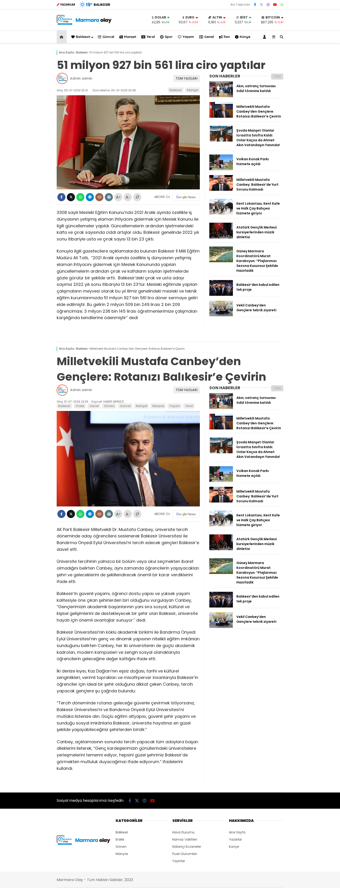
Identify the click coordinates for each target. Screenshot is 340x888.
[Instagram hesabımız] (268, 4)
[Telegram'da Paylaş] (90, 197)
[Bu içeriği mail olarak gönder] (99, 197)
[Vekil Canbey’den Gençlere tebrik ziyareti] (221, 315)
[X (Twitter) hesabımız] (261, 4)
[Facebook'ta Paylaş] (61, 197)
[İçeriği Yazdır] (109, 197)
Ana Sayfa (237, 832)
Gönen (109, 406)
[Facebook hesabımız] (255, 4)
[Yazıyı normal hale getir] (137, 197)
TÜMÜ (277, 76)
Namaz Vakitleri (184, 839)
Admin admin (81, 78)
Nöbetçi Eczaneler (186, 846)
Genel (209, 36)
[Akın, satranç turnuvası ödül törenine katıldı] (221, 96)
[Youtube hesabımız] (275, 4)
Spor (169, 36)
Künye (245, 36)
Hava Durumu (183, 832)
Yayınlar (178, 861)
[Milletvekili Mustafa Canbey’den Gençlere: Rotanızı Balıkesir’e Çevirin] (221, 116)
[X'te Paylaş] (71, 197)
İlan (227, 36)
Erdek (80, 406)
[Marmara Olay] (84, 23)
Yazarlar (235, 839)
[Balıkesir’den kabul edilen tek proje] (221, 294)
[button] (62, 37)
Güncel (108, 36)
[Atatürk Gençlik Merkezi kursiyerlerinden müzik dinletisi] (221, 237)
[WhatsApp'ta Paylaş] (80, 197)
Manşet (130, 36)
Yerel (150, 36)
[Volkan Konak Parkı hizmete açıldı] (221, 169)
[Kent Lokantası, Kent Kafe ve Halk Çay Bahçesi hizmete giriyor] (221, 213)
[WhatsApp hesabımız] (282, 4)
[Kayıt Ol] (265, 37)
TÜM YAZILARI (187, 78)
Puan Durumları (184, 853)
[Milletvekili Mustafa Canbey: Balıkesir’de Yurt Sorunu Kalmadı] (221, 189)
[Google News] (186, 197)
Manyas (158, 406)
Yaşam (188, 36)
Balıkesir (83, 36)
